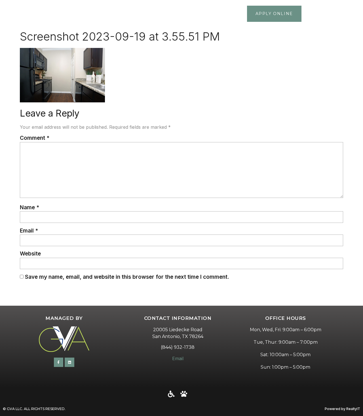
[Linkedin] (69, 362)
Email (29, 230)
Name (29, 207)
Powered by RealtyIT (342, 409)
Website (30, 253)
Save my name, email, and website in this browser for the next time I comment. (127, 277)
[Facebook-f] (59, 362)
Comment (34, 138)
